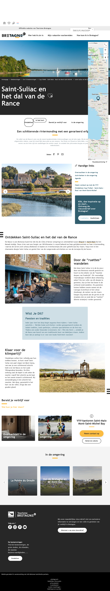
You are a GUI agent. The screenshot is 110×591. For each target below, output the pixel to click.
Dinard (81, 242)
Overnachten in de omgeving (86, 172)
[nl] (18, 23)
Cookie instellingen (54, 587)
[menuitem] (17, 35)
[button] (14, 23)
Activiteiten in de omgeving (86, 175)
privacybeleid (54, 583)
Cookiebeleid (54, 585)
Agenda (78, 178)
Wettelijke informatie (54, 581)
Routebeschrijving (98, 162)
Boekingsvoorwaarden (54, 589)
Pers (89, 28)
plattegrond (54, 579)
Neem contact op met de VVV (86, 185)
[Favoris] (9, 23)
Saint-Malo (90, 242)
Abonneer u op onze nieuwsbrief (72, 530)
